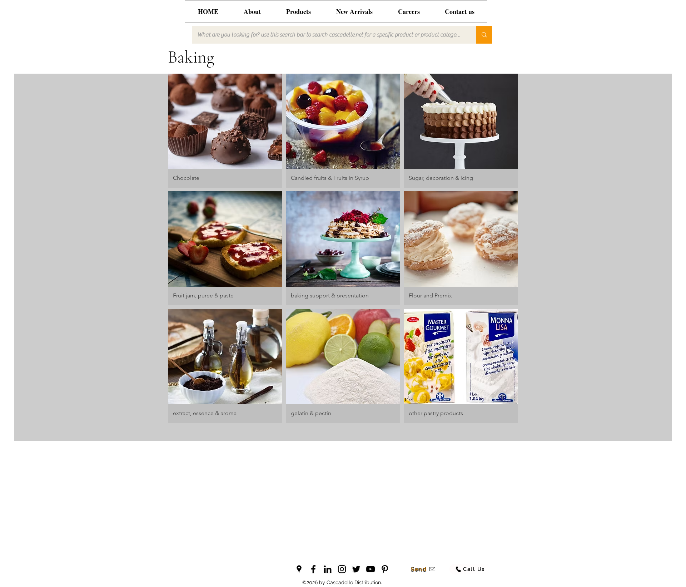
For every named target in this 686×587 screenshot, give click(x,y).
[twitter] (356, 569)
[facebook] (313, 569)
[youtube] (370, 569)
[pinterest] (384, 569)
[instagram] (342, 569)
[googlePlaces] (299, 569)
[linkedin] (327, 569)
